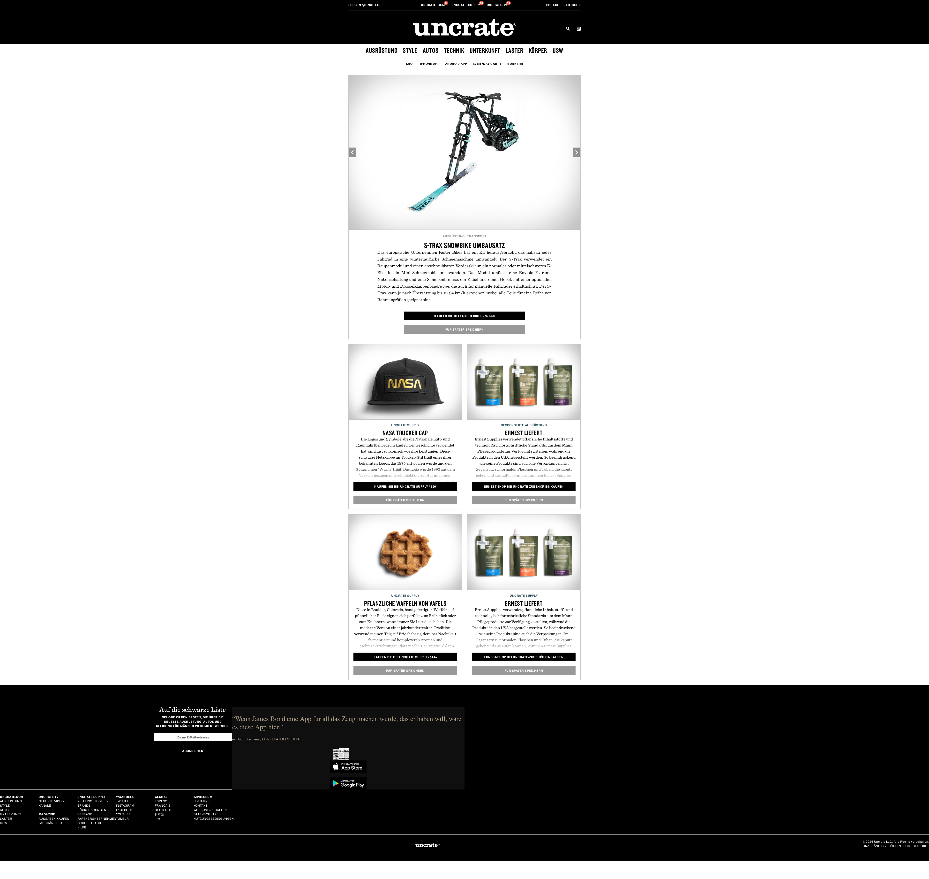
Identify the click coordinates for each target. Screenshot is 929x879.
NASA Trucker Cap (405, 433)
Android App (456, 63)
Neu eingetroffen (93, 801)
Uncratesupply (466, 5)
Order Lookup (89, 823)
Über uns (202, 801)
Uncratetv (497, 5)
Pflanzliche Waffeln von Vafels (405, 603)
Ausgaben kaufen (54, 818)
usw (558, 50)
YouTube (123, 814)
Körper (538, 50)
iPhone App (429, 63)
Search (568, 28)
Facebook (124, 810)
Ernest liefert (524, 433)
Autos (431, 50)
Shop (410, 63)
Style (410, 50)
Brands (83, 805)
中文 (158, 818)
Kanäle (45, 805)
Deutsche (563, 5)
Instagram (125, 805)
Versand (85, 814)
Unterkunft (485, 50)
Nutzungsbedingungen (214, 818)
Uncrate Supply (405, 425)
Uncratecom (433, 5)
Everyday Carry (487, 63)
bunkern (515, 63)
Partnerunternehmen (96, 818)
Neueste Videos (52, 801)
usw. (4, 823)
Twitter (123, 801)
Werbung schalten (210, 810)
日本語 (159, 814)
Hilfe (81, 827)
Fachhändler (50, 823)
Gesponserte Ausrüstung (524, 425)
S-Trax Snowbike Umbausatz (464, 245)
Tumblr (122, 818)
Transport (477, 236)
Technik (454, 50)
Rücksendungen (91, 810)
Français (163, 805)
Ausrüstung (381, 50)
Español (162, 801)
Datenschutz (205, 814)
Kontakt (201, 805)
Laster (514, 50)
